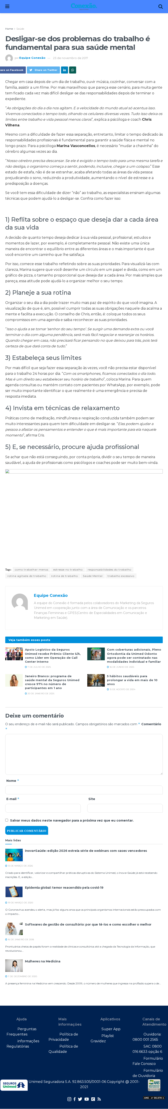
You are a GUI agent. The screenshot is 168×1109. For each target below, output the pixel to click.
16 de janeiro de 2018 (20, 939)
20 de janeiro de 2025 (40, 693)
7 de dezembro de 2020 (22, 976)
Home (9, 28)
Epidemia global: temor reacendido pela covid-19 (64, 888)
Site (91, 799)
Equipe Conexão (32, 58)
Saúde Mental (93, 576)
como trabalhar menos (31, 569)
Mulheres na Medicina (42, 961)
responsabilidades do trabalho (109, 569)
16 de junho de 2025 (121, 667)
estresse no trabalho (68, 569)
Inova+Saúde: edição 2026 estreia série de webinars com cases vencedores (86, 851)
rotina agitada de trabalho (26, 576)
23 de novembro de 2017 (70, 58)
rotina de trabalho (64, 576)
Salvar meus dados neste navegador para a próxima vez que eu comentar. (72, 820)
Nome (12, 781)
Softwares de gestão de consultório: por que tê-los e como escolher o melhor (88, 924)
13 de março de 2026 (20, 865)
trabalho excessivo (121, 576)
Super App (111, 1029)
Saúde (20, 28)
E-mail (12, 799)
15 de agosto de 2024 (122, 689)
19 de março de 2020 (20, 902)
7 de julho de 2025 (39, 667)
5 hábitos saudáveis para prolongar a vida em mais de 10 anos (132, 680)
